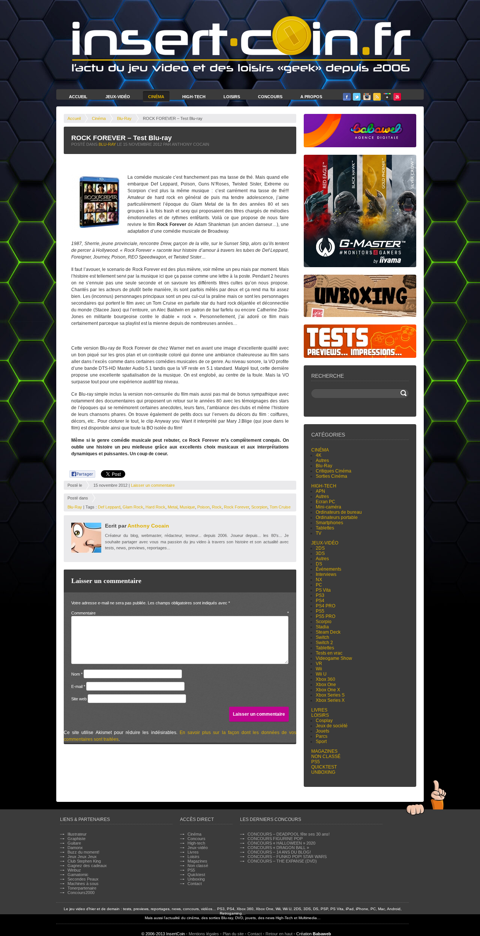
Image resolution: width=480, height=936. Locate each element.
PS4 (320, 600)
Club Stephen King (84, 861)
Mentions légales (204, 934)
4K (318, 455)
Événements (328, 569)
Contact (195, 883)
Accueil (78, 96)
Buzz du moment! (83, 852)
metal (172, 507)
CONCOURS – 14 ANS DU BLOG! (279, 852)
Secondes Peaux (83, 879)
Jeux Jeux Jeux (82, 856)
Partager (78, 472)
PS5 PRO (325, 616)
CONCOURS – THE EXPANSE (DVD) (282, 861)
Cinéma (156, 96)
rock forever (236, 507)
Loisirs (232, 96)
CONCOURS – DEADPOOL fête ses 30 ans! (289, 834)
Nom (76, 674)
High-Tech (194, 96)
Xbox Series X (330, 700)
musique (187, 507)
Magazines (324, 751)
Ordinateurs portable (337, 517)
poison (203, 507)
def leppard (109, 507)
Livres (319, 710)
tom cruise (280, 507)
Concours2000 (81, 892)
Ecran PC (325, 501)
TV (318, 533)
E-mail (78, 686)
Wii (319, 668)
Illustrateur (77, 834)
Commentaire (180, 613)
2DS (320, 548)
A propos (311, 96)
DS (319, 564)
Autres (322, 460)
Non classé (325, 756)
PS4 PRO (325, 606)
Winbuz (74, 870)
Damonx (75, 847)
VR (319, 663)
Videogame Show (334, 658)
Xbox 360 (325, 679)
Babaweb (322, 934)
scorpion (259, 507)
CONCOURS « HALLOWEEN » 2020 (281, 843)
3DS (320, 553)
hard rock (155, 507)
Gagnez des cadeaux (87, 865)
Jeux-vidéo (324, 543)
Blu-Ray (124, 118)
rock (217, 507)
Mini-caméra (328, 507)
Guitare (74, 843)
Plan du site (233, 934)
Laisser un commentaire (153, 485)
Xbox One (326, 684)
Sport (321, 741)
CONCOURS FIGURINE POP (275, 838)
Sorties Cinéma (331, 476)
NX (319, 579)
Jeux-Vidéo (117, 96)
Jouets (322, 731)
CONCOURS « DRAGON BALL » (278, 847)
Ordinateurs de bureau (339, 512)
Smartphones (329, 522)
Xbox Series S (330, 695)
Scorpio (324, 621)
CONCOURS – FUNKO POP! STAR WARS (287, 856)
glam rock (133, 507)
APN (320, 491)
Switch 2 (324, 642)
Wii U (321, 674)
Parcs (321, 736)
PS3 (320, 595)
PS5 (320, 611)
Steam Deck (328, 632)
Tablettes (325, 528)
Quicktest (324, 767)
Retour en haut (279, 934)
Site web (79, 699)
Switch (322, 637)
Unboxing (323, 772)
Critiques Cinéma (333, 471)
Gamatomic (78, 874)
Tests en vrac (329, 653)
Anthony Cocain (148, 526)
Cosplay (324, 720)
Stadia (322, 626)
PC (319, 585)
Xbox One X (328, 689)
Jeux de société (332, 725)
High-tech (323, 486)
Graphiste (77, 838)
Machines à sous (83, 883)
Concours (270, 96)
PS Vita (323, 590)
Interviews (326, 574)
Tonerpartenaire (82, 888)
